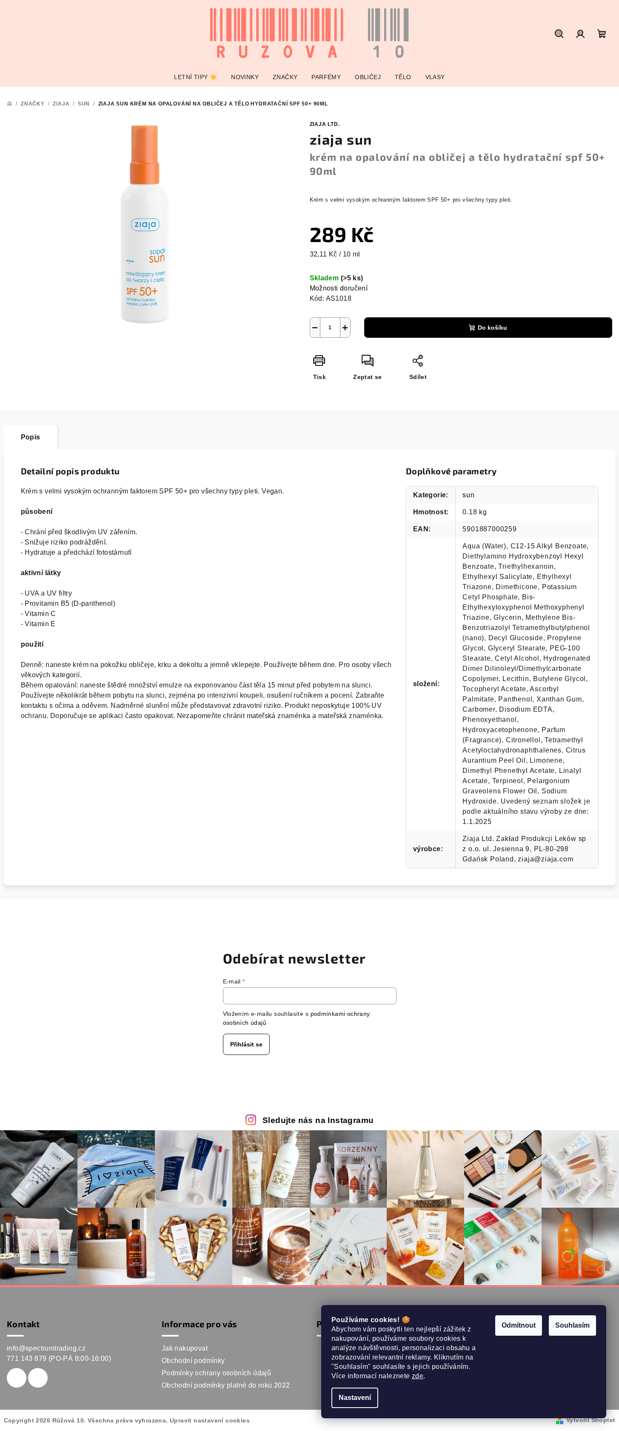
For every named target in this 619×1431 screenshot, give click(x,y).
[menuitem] (195, 77)
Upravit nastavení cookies (210, 1420)
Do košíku (492, 327)
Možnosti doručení (339, 288)
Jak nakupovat (185, 1348)
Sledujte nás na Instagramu (318, 1120)
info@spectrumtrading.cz (46, 1348)
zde (417, 1376)
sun (468, 495)
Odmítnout (519, 1325)
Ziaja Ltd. (325, 124)
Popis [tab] (30, 437)
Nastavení (355, 1397)
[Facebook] (16, 1378)
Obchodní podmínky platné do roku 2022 (226, 1385)
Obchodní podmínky (193, 1360)
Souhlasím (572, 1325)
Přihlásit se (246, 1044)
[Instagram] (38, 1378)
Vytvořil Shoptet (590, 1420)
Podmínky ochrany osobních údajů (216, 1373)
